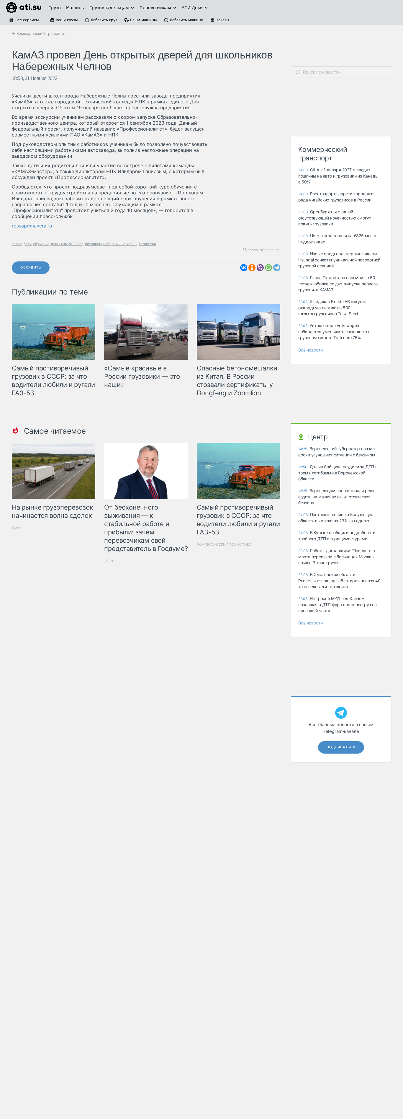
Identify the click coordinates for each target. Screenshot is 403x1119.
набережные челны (120, 244)
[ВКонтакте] (243, 267)
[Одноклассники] (251, 267)
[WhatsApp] (268, 267)
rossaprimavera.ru (32, 226)
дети (28, 244)
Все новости (310, 349)
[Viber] (260, 267)
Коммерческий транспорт (224, 544)
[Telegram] (276, 267)
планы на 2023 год (67, 244)
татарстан (147, 244)
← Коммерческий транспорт (39, 33)
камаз (17, 244)
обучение (41, 244)
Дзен (17, 527)
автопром (93, 244)
